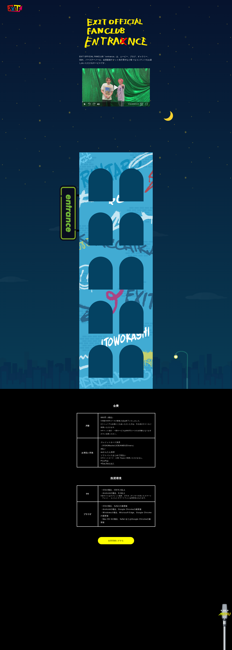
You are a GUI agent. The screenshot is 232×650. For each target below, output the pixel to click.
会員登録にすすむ (116, 541)
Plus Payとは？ (108, 463)
